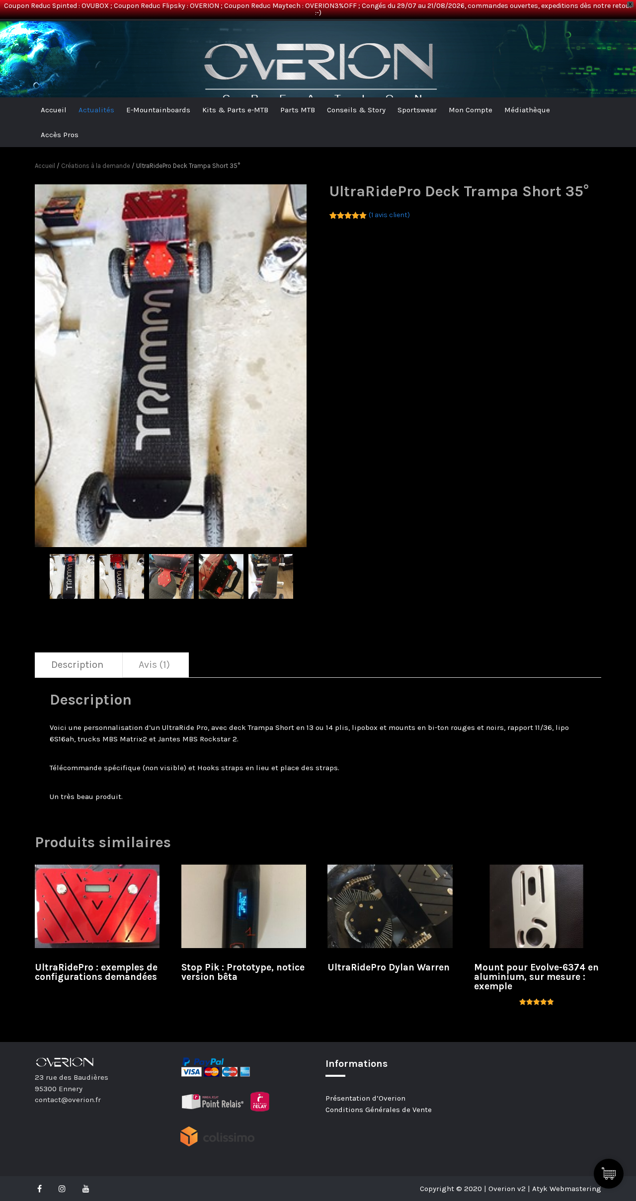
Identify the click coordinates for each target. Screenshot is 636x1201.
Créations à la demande (95, 165)
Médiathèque (527, 109)
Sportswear (417, 109)
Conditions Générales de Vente (378, 1109)
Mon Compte (470, 109)
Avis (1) (154, 664)
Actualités (96, 109)
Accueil (54, 109)
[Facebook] (42, 1188)
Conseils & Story (356, 109)
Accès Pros (60, 134)
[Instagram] (62, 1188)
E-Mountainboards (158, 109)
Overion (62, 37)
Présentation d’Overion (365, 1098)
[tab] (77, 665)
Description (77, 664)
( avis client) (389, 215)
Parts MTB (297, 109)
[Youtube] (86, 1188)
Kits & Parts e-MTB (235, 109)
